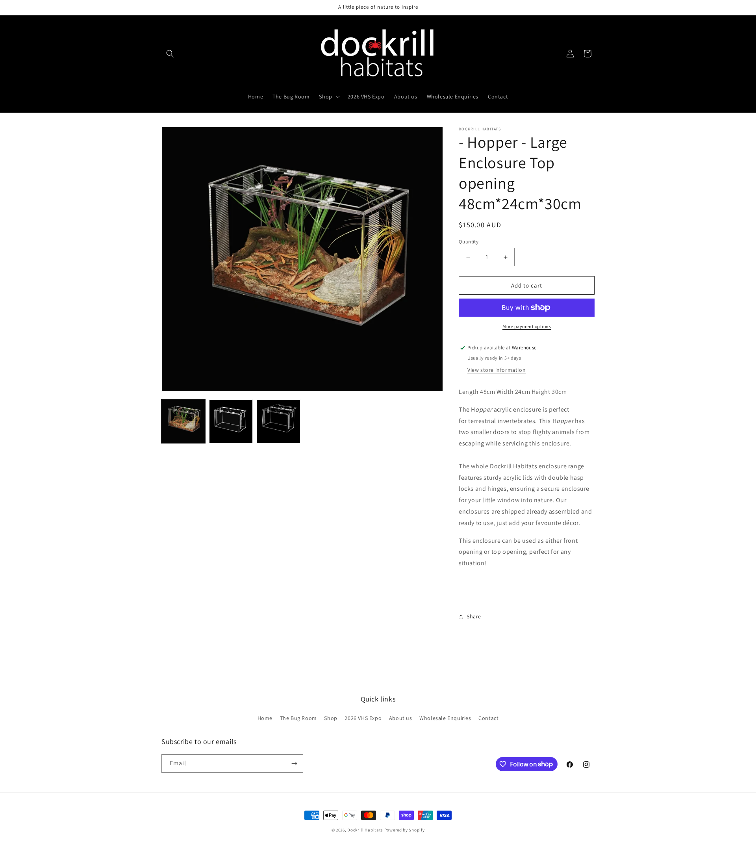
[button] (170, 53)
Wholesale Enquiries (445, 718)
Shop (330, 718)
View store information (496, 369)
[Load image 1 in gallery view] (183, 421)
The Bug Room (298, 718)
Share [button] (474, 616)
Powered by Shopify (404, 830)
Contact (488, 718)
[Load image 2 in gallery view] (231, 421)
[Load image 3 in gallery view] (278, 421)
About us (400, 718)
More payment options (526, 326)
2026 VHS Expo (363, 718)
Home (265, 718)
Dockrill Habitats (365, 830)
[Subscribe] (294, 763)
